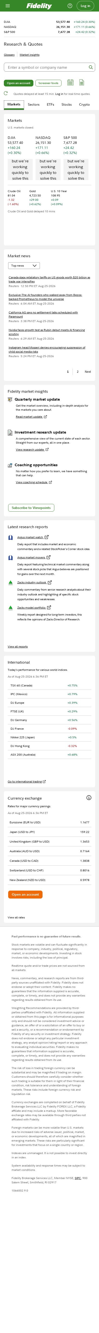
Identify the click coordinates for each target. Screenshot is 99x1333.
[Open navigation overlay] (7, 6)
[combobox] (49, 67)
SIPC (78, 1178)
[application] (20, 170)
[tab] (14, 105)
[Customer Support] (70, 6)
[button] (70, 83)
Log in (85, 6)
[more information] (89, 798)
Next (87, 371)
